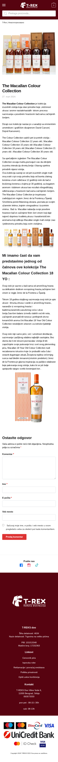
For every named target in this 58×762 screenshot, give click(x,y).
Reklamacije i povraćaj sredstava (29, 667)
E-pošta (7, 497)
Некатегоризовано (16, 23)
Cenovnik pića (29, 658)
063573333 (29, 696)
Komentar (8, 454)
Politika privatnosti (29, 672)
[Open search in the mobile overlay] (29, 13)
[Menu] (6, 5)
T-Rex (4, 23)
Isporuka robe (29, 662)
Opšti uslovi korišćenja (29, 677)
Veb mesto (7, 511)
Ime (4, 484)
